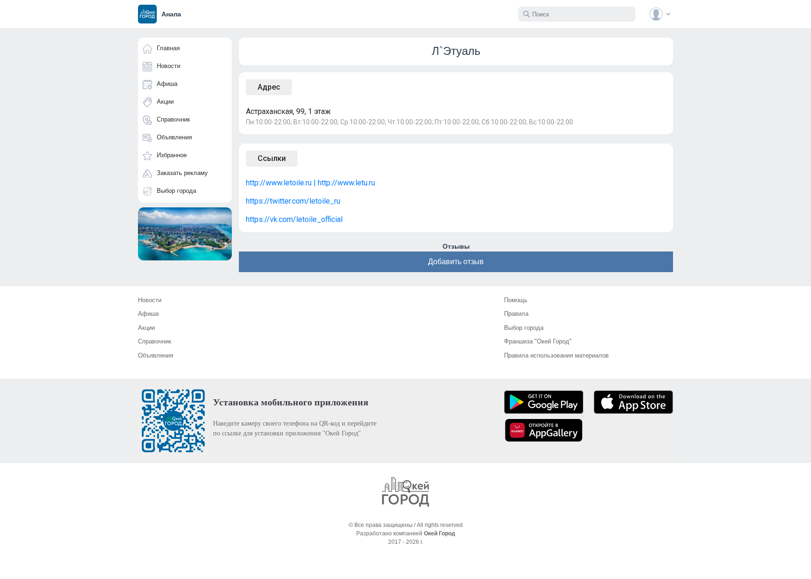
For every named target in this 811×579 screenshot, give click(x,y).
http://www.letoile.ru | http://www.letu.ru (310, 182)
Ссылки (272, 158)
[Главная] (405, 492)
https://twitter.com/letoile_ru (293, 201)
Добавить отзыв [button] (456, 262)
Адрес (269, 87)
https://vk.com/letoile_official (294, 219)
